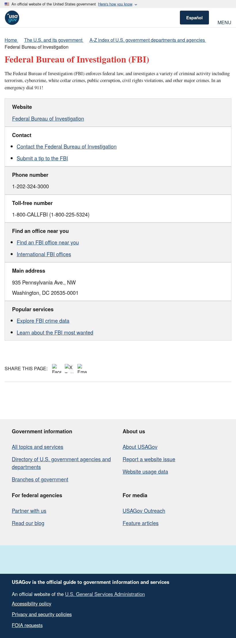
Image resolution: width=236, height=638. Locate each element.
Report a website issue (149, 459)
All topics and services (37, 446)
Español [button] (194, 17)
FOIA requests (27, 625)
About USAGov (140, 446)
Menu (224, 21)
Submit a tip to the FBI (42, 158)
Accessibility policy (31, 603)
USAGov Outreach (144, 510)
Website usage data (145, 471)
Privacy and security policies (42, 614)
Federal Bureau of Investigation (48, 118)
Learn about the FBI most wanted (55, 332)
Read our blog (28, 523)
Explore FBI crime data (43, 320)
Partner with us (29, 510)
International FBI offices (44, 254)
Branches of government (40, 479)
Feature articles (141, 523)
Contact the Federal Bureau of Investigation (67, 146)
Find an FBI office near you (48, 242)
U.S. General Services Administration (105, 593)
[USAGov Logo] (12, 17)
